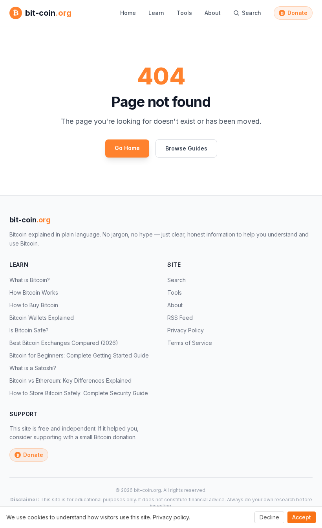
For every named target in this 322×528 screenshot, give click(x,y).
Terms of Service (189, 342)
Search (176, 280)
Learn (156, 12)
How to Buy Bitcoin (33, 305)
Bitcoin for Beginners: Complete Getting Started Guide (79, 355)
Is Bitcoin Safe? (29, 330)
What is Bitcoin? (29, 280)
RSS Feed (180, 317)
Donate (294, 12)
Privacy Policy (185, 330)
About (213, 12)
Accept (301, 517)
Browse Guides (186, 148)
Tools (184, 12)
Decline (269, 517)
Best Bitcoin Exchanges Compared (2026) (63, 342)
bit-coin (30, 220)
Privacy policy (171, 517)
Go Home (127, 148)
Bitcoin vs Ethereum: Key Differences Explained (70, 380)
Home (128, 12)
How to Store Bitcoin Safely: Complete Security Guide (78, 393)
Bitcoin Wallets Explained (41, 317)
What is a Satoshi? (32, 368)
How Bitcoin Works (33, 292)
